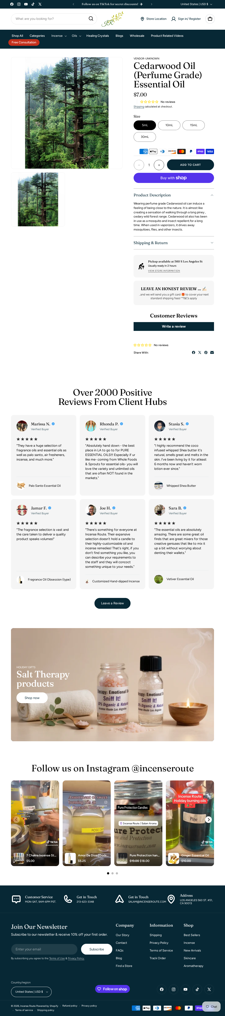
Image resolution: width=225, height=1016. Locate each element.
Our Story (122, 935)
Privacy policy (89, 1005)
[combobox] (54, 19)
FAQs (119, 950)
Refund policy (69, 1005)
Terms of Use (57, 958)
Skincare (190, 958)
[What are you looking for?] (91, 18)
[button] (210, 19)
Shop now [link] (32, 698)
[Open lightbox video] (35, 823)
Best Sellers (192, 935)
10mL (169, 125)
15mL (193, 125)
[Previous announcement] (73, 4)
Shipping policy (45, 1010)
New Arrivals (192, 950)
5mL (145, 125)
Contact (121, 943)
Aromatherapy (193, 966)
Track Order (158, 958)
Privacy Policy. (76, 958)
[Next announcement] (151, 4)
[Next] (208, 819)
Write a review (174, 326)
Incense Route (28, 1006)
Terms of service (24, 1010)
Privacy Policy (159, 943)
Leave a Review (112, 603)
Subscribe (96, 949)
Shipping (139, 106)
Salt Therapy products (43, 678)
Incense (189, 943)
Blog (119, 958)
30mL (145, 137)
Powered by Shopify (47, 1006)
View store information (164, 270)
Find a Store (124, 966)
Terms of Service (161, 950)
